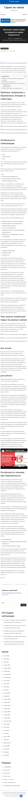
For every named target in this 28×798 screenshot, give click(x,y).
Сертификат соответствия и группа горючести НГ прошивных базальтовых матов (14, 627)
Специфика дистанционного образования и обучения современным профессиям (14, 632)
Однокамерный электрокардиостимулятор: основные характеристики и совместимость (14, 643)
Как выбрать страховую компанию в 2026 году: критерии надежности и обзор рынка (17, 21)
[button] (24, 76)
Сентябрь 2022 (7, 721)
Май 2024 (6, 690)
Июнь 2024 (6, 687)
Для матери (7, 85)
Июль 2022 (6, 727)
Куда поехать (7, 770)
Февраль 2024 (7, 699)
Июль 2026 (6, 656)
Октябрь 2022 (7, 718)
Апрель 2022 (7, 736)
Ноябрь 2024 (7, 671)
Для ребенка (8, 86)
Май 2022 (6, 733)
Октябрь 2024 (7, 674)
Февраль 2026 (7, 668)
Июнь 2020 (6, 749)
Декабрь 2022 (7, 711)
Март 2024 (6, 696)
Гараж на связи (14, 7)
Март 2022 (6, 739)
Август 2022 (6, 724)
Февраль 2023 (7, 705)
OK (21, 796)
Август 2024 (7, 680)
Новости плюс (7, 776)
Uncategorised (4, 48)
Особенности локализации (8, 82)
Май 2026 (6, 662)
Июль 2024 (6, 683)
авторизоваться (5, 594)
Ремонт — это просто (9, 779)
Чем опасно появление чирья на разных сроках (13, 83)
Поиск (24, 14)
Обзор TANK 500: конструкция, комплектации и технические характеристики (15, 637)
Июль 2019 (6, 755)
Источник (3, 577)
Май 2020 (6, 752)
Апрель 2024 (7, 693)
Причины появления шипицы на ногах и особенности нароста (21, 584)
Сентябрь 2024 (7, 677)
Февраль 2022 (7, 743)
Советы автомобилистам (10, 782)
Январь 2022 (7, 746)
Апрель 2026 (7, 665)
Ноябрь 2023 (7, 702)
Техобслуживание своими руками (12, 785)
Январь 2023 (7, 708)
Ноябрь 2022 (7, 715)
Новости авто (7, 773)
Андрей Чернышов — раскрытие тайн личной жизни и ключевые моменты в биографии (8, 584)
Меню (4, 14)
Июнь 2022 (6, 730)
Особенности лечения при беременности (12, 88)
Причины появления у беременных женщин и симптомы (13, 79)
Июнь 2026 (6, 659)
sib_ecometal (12, 51)
